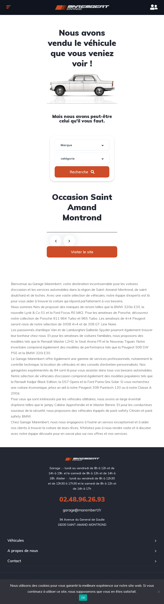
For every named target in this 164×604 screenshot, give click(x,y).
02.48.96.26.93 (82, 499)
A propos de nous (22, 550)
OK (83, 597)
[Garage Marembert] (82, 7)
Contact (14, 561)
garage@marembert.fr (82, 510)
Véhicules (15, 540)
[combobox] (82, 145)
